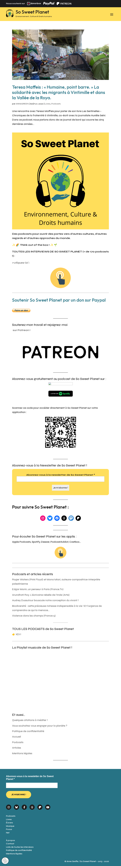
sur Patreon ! (21, 330)
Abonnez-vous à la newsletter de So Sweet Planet (60, 474)
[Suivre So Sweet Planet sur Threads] (32, 806)
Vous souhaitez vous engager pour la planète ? (39, 725)
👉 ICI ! (16, 634)
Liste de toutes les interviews (19, 847)
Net (7, 832)
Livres (47, 104)
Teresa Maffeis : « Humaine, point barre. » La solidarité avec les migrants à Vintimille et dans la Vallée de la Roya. (58, 92)
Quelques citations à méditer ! (30, 720)
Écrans (9, 822)
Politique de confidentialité (28, 731)
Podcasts (56, 104)
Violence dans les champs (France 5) (34, 615)
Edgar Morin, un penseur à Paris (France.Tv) (37, 589)
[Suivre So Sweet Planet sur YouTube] (47, 806)
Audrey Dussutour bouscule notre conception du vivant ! (45, 600)
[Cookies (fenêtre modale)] (5, 861)
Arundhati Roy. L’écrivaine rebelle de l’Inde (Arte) (41, 594)
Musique (10, 826)
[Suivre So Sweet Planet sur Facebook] (24, 806)
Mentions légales (22, 753)
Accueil (16, 736)
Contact (10, 843)
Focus (9, 829)
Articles (16, 747)
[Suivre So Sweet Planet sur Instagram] (8, 806)
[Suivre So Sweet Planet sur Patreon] (39, 806)
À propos (10, 840)
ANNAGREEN (22, 104)
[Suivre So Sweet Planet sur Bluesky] (16, 806)
